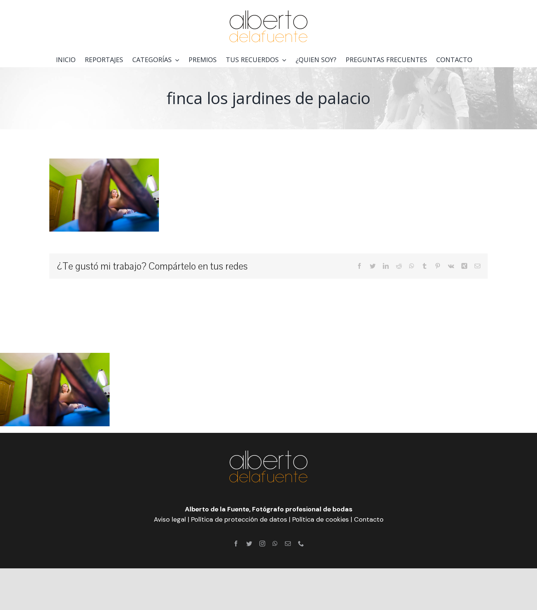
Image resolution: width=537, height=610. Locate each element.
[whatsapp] (275, 543)
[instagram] (262, 543)
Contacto (369, 519)
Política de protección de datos (239, 519)
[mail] (288, 543)
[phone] (301, 543)
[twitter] (249, 543)
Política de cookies (320, 519)
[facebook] (236, 543)
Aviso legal (170, 519)
